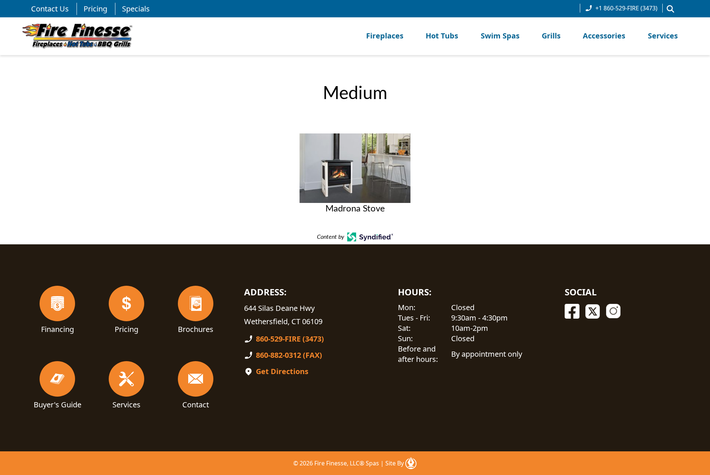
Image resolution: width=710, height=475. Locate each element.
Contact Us (50, 9)
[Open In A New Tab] (410, 463)
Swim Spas (500, 36)
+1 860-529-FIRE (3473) (626, 8)
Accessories (604, 36)
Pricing (95, 9)
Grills (551, 36)
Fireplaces (384, 36)
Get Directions (282, 371)
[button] (670, 8)
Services (663, 36)
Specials (136, 9)
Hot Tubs (442, 36)
